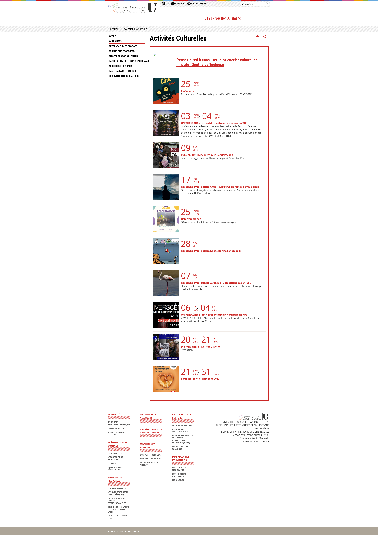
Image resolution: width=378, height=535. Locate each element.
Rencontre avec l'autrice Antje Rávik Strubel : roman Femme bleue (220, 186)
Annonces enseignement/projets (119, 423)
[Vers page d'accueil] (132, 8)
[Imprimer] (257, 37)
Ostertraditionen (191, 219)
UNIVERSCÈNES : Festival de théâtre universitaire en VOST (215, 123)
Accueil (114, 29)
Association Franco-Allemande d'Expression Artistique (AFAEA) (182, 439)
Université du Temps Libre (118, 516)
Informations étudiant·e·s (123, 76)
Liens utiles (178, 480)
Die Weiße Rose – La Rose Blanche (200, 346)
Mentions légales (117, 531)
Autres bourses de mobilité (149, 463)
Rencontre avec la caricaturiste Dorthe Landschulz (211, 250)
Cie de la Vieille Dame (182, 425)
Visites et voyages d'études (116, 433)
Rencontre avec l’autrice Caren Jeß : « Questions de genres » (216, 282)
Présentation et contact (123, 46)
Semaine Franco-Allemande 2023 (200, 378)
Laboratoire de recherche (115, 458)
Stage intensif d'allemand (179, 475)
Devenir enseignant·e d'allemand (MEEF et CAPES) (118, 509)
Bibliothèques (198, 3)
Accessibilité (134, 531)
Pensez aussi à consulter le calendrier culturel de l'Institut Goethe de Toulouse (217, 62)
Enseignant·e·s (115, 453)
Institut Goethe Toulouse (180, 447)
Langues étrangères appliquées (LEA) (118, 493)
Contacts (112, 463)
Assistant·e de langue (151, 459)
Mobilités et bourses (120, 66)
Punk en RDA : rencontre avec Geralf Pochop (207, 155)
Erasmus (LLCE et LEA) (150, 455)
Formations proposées (122, 51)
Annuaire (180, 3)
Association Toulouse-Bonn (180, 430)
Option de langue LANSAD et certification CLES (117, 501)
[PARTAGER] (264, 37)
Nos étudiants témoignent (115, 468)
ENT (167, 3)
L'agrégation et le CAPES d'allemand (127, 61)
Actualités (115, 41)
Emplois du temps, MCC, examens (181, 468)
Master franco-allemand (123, 56)
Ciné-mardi (187, 91)
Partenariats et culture (123, 70)
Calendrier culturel (136, 29)
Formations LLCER (117, 488)
